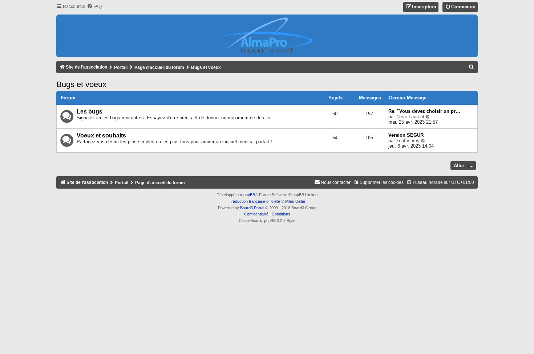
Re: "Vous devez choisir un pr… (424, 111)
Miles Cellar (295, 201)
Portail (121, 67)
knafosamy (408, 140)
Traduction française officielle (254, 201)
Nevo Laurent (410, 116)
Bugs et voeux (81, 84)
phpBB (249, 195)
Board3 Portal (252, 208)
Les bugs (89, 111)
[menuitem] (94, 7)
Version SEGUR (406, 135)
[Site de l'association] (267, 35)
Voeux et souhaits (101, 135)
